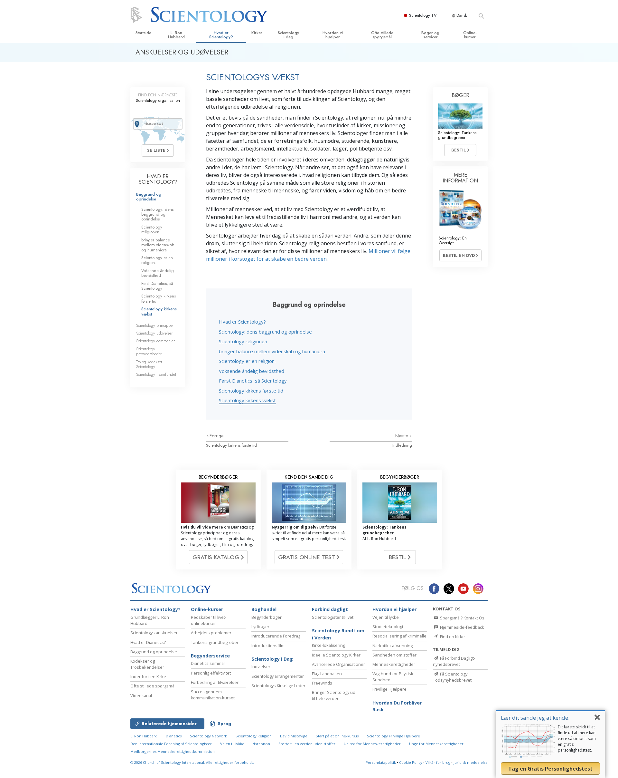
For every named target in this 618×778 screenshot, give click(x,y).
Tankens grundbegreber (215, 642)
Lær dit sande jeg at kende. (535, 717)
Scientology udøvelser (154, 333)
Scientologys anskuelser (154, 633)
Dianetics (174, 736)
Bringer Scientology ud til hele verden (333, 695)
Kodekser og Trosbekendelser (147, 664)
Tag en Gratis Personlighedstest (550, 768)
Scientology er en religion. (247, 361)
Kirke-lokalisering (328, 645)
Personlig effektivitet (211, 673)
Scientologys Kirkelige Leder (278, 685)
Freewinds (322, 683)
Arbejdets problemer (211, 633)
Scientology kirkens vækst (247, 400)
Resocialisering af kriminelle (399, 636)
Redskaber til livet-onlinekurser (208, 620)
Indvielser (260, 666)
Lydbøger (260, 626)
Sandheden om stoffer (394, 655)
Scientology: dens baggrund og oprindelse (265, 331)
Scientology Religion (254, 736)
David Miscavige (293, 736)
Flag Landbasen (327, 673)
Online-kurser (470, 35)
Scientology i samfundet (156, 374)
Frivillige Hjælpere (389, 689)
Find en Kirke (452, 636)
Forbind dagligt (330, 609)
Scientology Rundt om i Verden (338, 634)
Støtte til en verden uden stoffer (306, 743)
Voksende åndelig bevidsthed (251, 371)
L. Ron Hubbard (176, 35)
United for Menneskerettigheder (372, 743)
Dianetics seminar (208, 663)
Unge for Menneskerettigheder (436, 743)
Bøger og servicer (430, 35)
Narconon (261, 743)
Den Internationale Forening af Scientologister (171, 743)
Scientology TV (423, 15)
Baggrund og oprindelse (148, 196)
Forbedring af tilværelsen (215, 682)
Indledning (402, 445)
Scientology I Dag (272, 659)
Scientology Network (208, 736)
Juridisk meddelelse (471, 762)
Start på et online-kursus (337, 736)
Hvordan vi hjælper (333, 35)
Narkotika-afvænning (392, 645)
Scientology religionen (243, 341)
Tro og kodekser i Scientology (150, 364)
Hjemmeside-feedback (461, 627)
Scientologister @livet (332, 617)
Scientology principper (155, 325)
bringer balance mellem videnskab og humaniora (272, 351)
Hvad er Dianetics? (148, 642)
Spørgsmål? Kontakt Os (461, 618)
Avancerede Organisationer (338, 664)
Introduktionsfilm (268, 645)
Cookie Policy (410, 762)
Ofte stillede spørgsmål (382, 35)
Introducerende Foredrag (275, 636)
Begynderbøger (266, 617)
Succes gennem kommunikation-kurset (213, 695)
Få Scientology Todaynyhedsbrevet (452, 677)
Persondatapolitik (381, 762)
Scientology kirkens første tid (251, 390)
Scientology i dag (288, 35)
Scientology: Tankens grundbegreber (457, 135)
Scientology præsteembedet (149, 351)
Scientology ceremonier (155, 341)
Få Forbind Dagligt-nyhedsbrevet (454, 661)
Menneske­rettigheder (393, 664)
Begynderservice (210, 656)
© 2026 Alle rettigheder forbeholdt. (192, 762)
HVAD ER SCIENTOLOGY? (158, 179)
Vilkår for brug (438, 762)
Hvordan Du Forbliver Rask (397, 706)
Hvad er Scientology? (221, 35)
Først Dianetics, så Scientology (253, 380)
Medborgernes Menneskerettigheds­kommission (172, 751)
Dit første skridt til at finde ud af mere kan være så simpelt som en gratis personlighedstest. (577, 738)
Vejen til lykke (385, 617)
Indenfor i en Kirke (148, 676)
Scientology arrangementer (277, 676)
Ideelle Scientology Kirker (336, 655)
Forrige (217, 436)
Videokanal (141, 695)
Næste (402, 436)
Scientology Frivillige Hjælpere (393, 736)
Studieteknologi (387, 626)
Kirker (256, 33)
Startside (143, 33)
